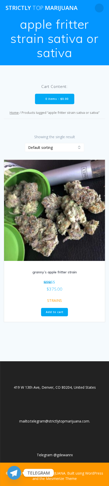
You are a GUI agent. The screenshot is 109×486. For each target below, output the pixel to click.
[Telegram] (14, 473)
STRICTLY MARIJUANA (42, 8)
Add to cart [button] (54, 312)
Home (14, 112)
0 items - (56, 99)
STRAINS (54, 300)
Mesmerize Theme (61, 478)
